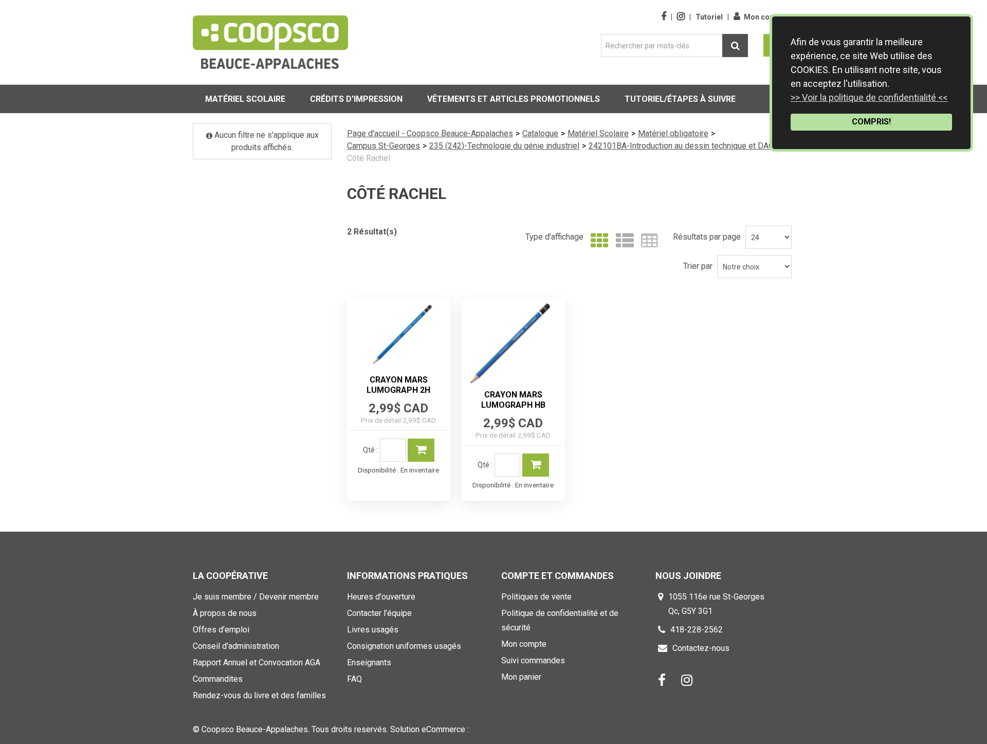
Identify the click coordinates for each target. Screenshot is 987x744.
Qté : (370, 450)
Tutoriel (709, 17)
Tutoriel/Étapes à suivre (680, 99)
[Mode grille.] (597, 241)
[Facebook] (662, 680)
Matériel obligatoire (673, 133)
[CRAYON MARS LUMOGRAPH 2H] (399, 335)
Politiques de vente (536, 597)
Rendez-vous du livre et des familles (259, 695)
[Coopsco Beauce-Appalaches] (270, 42)
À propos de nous (225, 613)
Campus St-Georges (383, 146)
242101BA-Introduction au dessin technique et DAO (681, 146)
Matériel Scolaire (598, 133)
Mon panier (521, 677)
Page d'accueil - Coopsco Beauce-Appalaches (430, 133)
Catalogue (540, 133)
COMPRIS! (871, 121)
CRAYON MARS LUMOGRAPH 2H (398, 385)
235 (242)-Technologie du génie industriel (504, 146)
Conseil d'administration (236, 646)
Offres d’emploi (221, 629)
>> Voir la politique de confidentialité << (869, 97)
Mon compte (765, 17)
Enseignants (369, 662)
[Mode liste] (622, 241)
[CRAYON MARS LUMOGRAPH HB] (513, 343)
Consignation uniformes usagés (404, 646)
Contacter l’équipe (379, 613)
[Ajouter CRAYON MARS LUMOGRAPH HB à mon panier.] (535, 465)
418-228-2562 (696, 629)
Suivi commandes (533, 660)
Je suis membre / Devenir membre (256, 597)
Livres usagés (372, 629)
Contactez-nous (700, 648)
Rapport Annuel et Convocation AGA (256, 662)
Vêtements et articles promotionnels (513, 99)
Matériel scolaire (245, 99)
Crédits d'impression (356, 99)
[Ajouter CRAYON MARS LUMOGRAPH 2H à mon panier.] (421, 450)
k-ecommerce (496, 729)
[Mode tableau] (647, 241)
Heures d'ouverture (381, 597)
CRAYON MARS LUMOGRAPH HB (513, 400)
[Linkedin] (686, 680)
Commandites (218, 679)
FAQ (354, 679)
